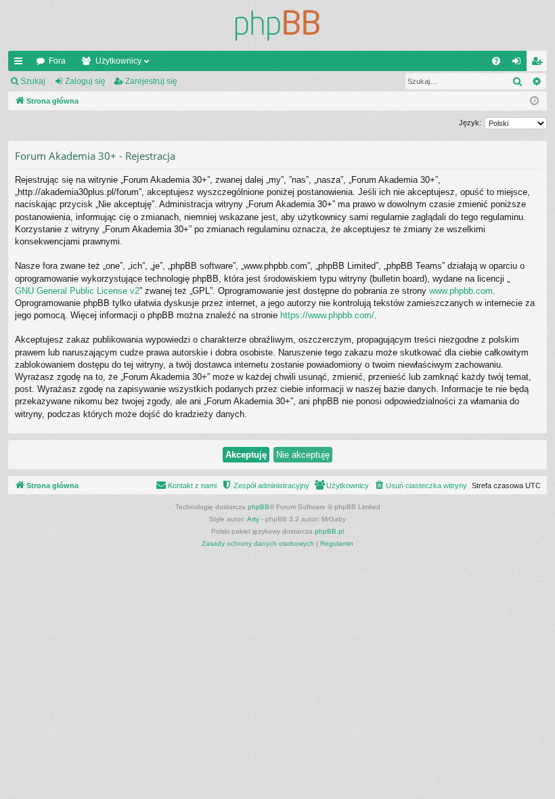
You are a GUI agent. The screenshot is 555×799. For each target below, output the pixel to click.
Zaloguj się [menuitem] (519, 63)
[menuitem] (496, 61)
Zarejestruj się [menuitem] (539, 63)
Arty (253, 519)
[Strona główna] (277, 25)
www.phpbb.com (461, 291)
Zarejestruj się (151, 81)
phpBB (258, 507)
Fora (57, 61)
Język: (470, 122)
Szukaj (32, 81)
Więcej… (21, 63)
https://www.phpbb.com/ (327, 315)
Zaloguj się (85, 81)
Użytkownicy (118, 61)
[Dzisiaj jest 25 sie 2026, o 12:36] (534, 101)
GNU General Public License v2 (77, 291)
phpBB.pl (329, 531)
